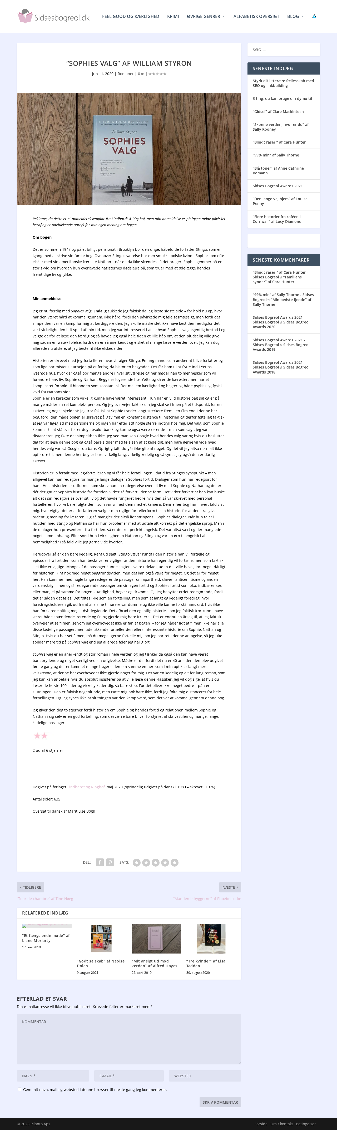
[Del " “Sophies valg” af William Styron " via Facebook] (100, 862)
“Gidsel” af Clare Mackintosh (278, 111)
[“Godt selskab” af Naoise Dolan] (101, 939)
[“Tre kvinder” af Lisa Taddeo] (211, 939)
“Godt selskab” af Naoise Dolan (101, 963)
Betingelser (306, 1123)
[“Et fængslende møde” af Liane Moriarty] (47, 926)
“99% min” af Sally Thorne (276, 155)
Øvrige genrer (203, 16)
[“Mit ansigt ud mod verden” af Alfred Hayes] (156, 939)
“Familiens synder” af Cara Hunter (277, 279)
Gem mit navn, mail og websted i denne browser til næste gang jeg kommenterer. (95, 1089)
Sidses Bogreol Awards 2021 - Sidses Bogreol (279, 320)
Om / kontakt (281, 1123)
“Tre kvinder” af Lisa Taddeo (206, 963)
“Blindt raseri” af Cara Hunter (279, 142)
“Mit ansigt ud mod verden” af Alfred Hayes (154, 963)
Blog (293, 16)
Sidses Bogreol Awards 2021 (278, 185)
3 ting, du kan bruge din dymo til (282, 98)
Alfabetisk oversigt (256, 16)
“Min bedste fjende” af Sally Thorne (282, 302)
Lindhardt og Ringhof (86, 786)
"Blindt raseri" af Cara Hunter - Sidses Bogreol (280, 274)
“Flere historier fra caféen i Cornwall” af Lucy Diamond (277, 219)
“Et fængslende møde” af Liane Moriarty (46, 938)
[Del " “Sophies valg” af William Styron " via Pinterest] (110, 862)
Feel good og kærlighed (130, 16)
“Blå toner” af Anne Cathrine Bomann (278, 170)
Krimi (173, 16)
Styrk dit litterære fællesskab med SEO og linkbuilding (283, 83)
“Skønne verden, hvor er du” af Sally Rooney (281, 127)
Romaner (126, 73)
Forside (261, 1123)
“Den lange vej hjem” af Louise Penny (280, 201)
